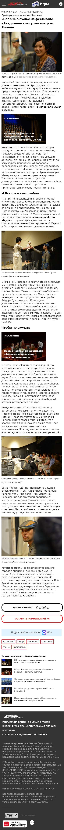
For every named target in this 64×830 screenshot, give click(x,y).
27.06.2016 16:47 (9, 12)
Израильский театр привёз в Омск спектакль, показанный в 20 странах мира (35, 699)
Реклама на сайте (14, 722)
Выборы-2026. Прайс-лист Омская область (29, 726)
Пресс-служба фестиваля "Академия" (35, 76)
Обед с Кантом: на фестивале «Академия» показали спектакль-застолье (33, 670)
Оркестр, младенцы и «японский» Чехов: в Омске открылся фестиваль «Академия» (37, 680)
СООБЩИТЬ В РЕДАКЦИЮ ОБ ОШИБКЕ (24, 734)
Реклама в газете (39, 722)
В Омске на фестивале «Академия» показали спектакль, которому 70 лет (35, 661)
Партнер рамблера (28, 815)
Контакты (8, 730)
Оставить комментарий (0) (32, 618)
